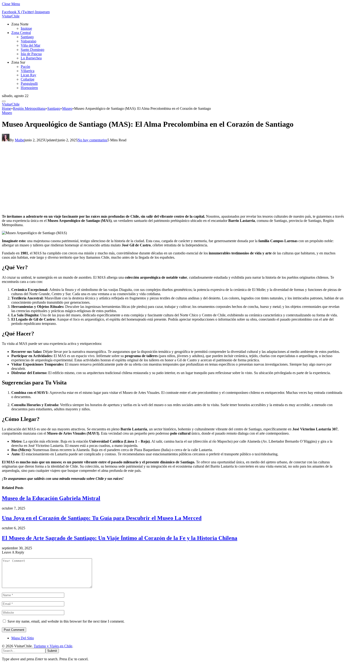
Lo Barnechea (31, 58)
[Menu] (4, 101)
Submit (52, 651)
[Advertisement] (173, 178)
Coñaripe (27, 79)
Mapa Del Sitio (22, 638)
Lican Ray (28, 75)
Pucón (25, 67)
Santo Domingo (32, 50)
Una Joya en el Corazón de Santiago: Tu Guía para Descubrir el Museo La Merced (101, 518)
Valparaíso (28, 41)
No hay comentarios (92, 140)
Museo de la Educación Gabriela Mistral (51, 498)
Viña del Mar (30, 45)
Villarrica (27, 71)
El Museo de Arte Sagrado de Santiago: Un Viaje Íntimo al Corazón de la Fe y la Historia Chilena (119, 538)
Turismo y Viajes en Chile (53, 646)
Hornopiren (29, 88)
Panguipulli (29, 84)
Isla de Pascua (31, 54)
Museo (7, 113)
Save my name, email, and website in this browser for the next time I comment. (66, 621)
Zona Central (21, 33)
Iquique (26, 28)
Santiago (27, 37)
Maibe (19, 140)
